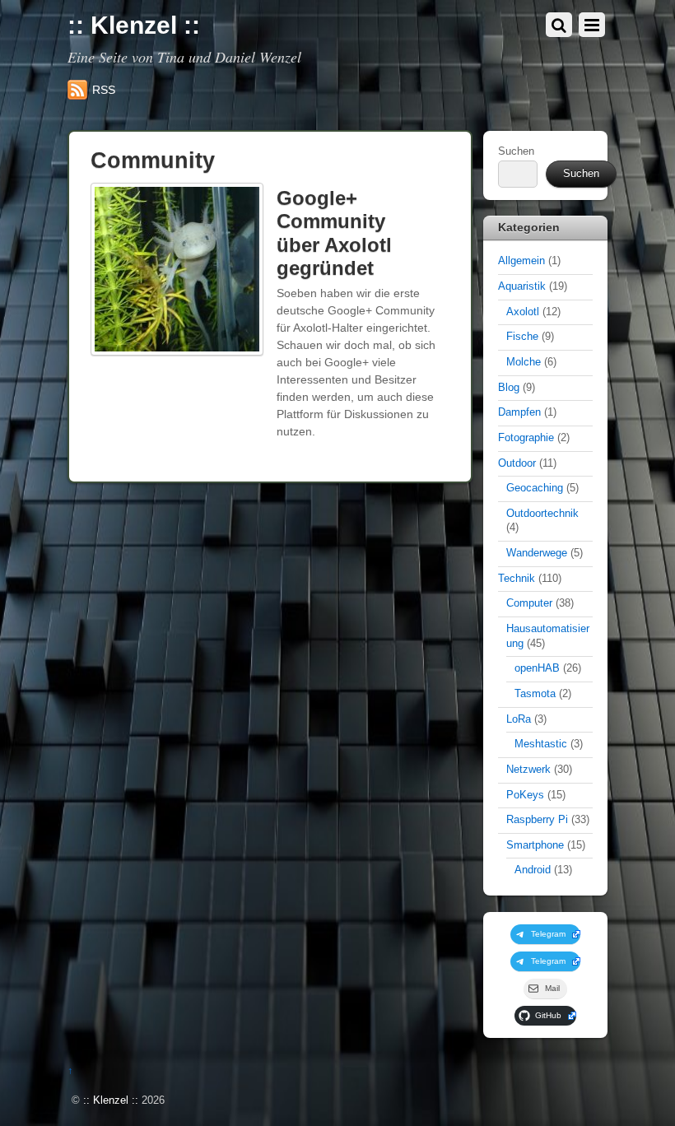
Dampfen (519, 412)
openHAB (537, 668)
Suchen (516, 151)
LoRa (518, 719)
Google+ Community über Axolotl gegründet (334, 233)
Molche (523, 362)
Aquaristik (522, 286)
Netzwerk (528, 769)
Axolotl (522, 312)
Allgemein (521, 261)
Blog (508, 387)
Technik (516, 578)
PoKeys (525, 795)
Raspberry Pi (537, 820)
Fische (522, 336)
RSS (103, 89)
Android (532, 870)
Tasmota (535, 694)
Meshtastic (540, 744)
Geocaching (534, 488)
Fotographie (526, 438)
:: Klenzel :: (110, 1100)
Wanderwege (536, 553)
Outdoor (517, 463)
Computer (529, 603)
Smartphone (535, 845)
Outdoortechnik (542, 513)
